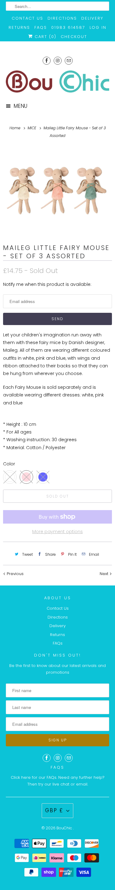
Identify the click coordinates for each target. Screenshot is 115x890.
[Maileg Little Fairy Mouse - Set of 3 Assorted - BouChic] (57, 191)
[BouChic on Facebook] (47, 60)
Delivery (92, 18)
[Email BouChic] (69, 60)
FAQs (40, 27)
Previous (15, 574)
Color (9, 464)
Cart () (44, 37)
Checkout (74, 37)
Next (104, 574)
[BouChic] (57, 81)
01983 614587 (68, 27)
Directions (62, 18)
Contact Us (27, 18)
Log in (98, 27)
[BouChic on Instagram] (58, 60)
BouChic (64, 828)
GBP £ (54, 810)
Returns (19, 27)
